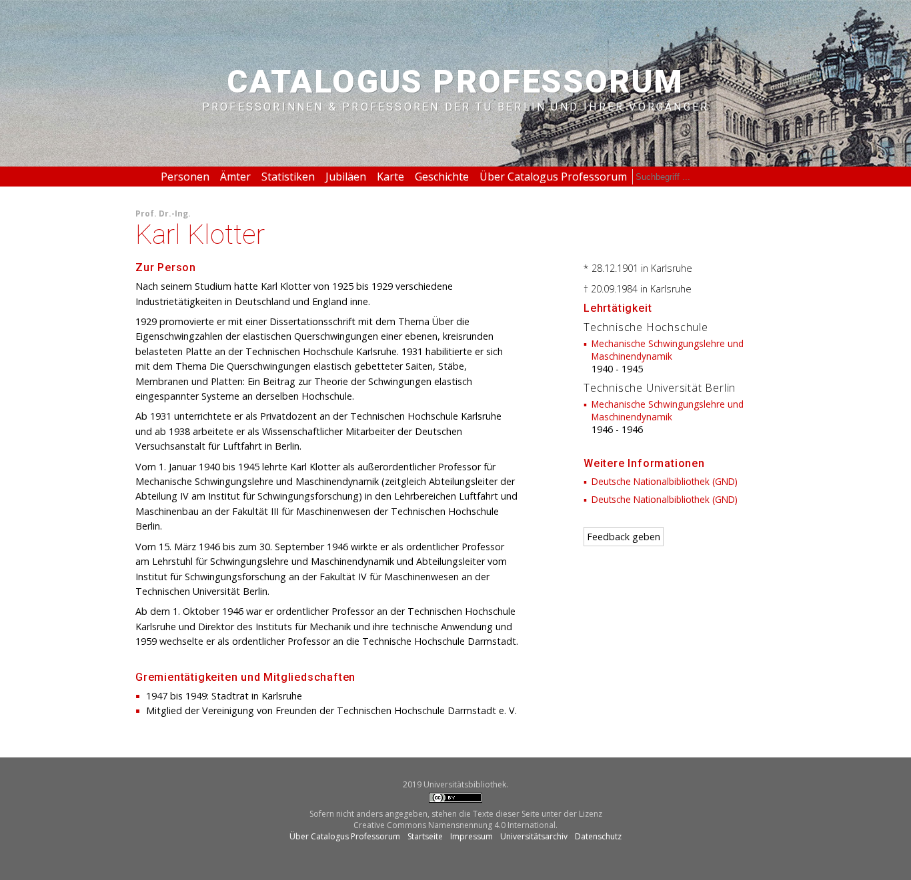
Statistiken (288, 176)
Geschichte (442, 176)
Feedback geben (623, 536)
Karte (390, 176)
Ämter (235, 176)
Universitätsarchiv (534, 836)
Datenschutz (598, 836)
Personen (185, 176)
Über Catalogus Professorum (553, 176)
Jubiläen (345, 176)
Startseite (425, 836)
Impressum (471, 836)
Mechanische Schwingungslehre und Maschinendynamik (668, 349)
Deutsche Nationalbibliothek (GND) (665, 481)
